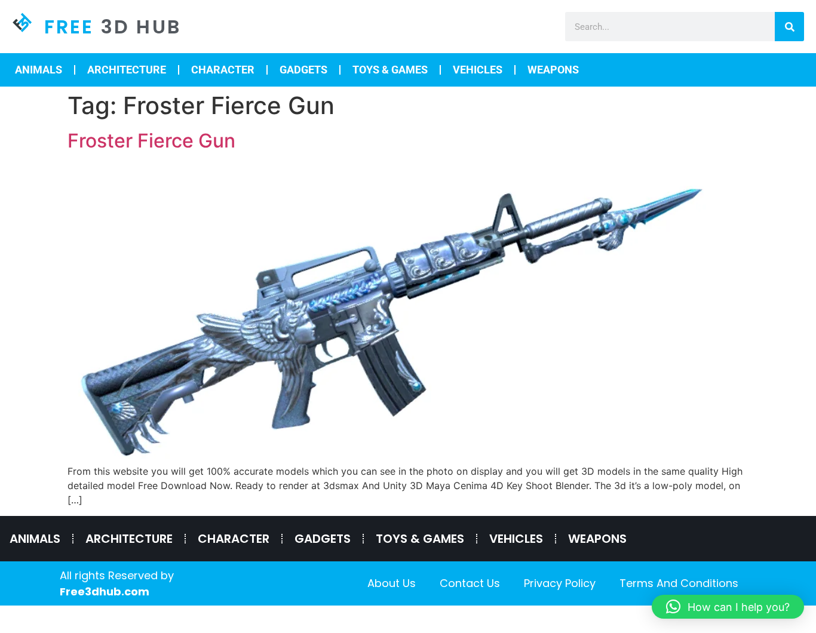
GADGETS (303, 69)
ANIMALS (38, 69)
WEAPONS (553, 69)
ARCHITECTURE (126, 69)
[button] (728, 607)
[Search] (789, 26)
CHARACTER (222, 69)
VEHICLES (477, 69)
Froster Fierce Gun (151, 140)
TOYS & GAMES (390, 69)
